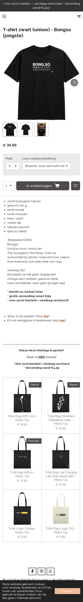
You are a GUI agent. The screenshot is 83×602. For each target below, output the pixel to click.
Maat (9, 158)
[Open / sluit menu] (4, 16)
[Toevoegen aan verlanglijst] (75, 185)
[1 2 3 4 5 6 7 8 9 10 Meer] (8, 185)
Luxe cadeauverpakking (39, 158)
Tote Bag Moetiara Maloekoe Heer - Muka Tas (61, 419)
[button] (10, 129)
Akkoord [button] (67, 591)
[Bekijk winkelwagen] (79, 16)
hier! (63, 320)
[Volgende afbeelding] (74, 82)
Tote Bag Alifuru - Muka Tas (22, 474)
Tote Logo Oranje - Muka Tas (22, 530)
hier (46, 316)
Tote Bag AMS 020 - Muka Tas (22, 418)
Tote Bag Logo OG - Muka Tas (61, 530)
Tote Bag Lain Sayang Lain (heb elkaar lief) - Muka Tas (61, 476)
